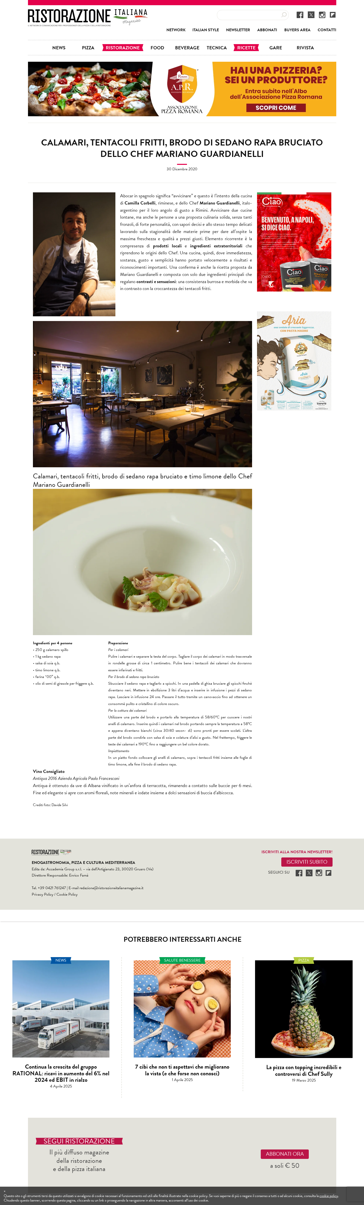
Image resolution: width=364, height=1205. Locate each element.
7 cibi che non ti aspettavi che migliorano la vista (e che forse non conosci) (182, 1070)
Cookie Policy (67, 894)
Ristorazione (123, 47)
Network (175, 30)
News (58, 47)
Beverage (187, 47)
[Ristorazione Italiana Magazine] (88, 12)
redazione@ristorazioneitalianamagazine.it (111, 888)
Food (157, 47)
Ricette (246, 47)
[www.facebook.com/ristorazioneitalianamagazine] (300, 14)
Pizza (88, 47)
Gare (275, 47)
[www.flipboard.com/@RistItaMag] (332, 14)
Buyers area (297, 30)
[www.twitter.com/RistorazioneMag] (311, 14)
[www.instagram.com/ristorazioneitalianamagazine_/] (322, 14)
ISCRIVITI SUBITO (306, 862)
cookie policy (328, 1196)
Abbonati (267, 30)
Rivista (305, 47)
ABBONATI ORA (285, 1154)
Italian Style (205, 30)
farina (39, 677)
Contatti (327, 30)
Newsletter (238, 30)
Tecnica (217, 47)
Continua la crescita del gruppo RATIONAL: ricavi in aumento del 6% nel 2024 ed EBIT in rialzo (60, 1073)
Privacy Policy (42, 894)
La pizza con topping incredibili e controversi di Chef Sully (303, 1070)
